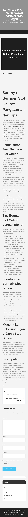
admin (5, 385)
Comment (6, 418)
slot (7, 498)
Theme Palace (20, 514)
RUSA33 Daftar (10, 495)
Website (5, 452)
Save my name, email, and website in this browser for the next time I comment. (13, 462)
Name (5, 436)
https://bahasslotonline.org (10, 126)
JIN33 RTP (8, 487)
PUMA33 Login (9, 490)
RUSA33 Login (9, 492)
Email (4, 444)
